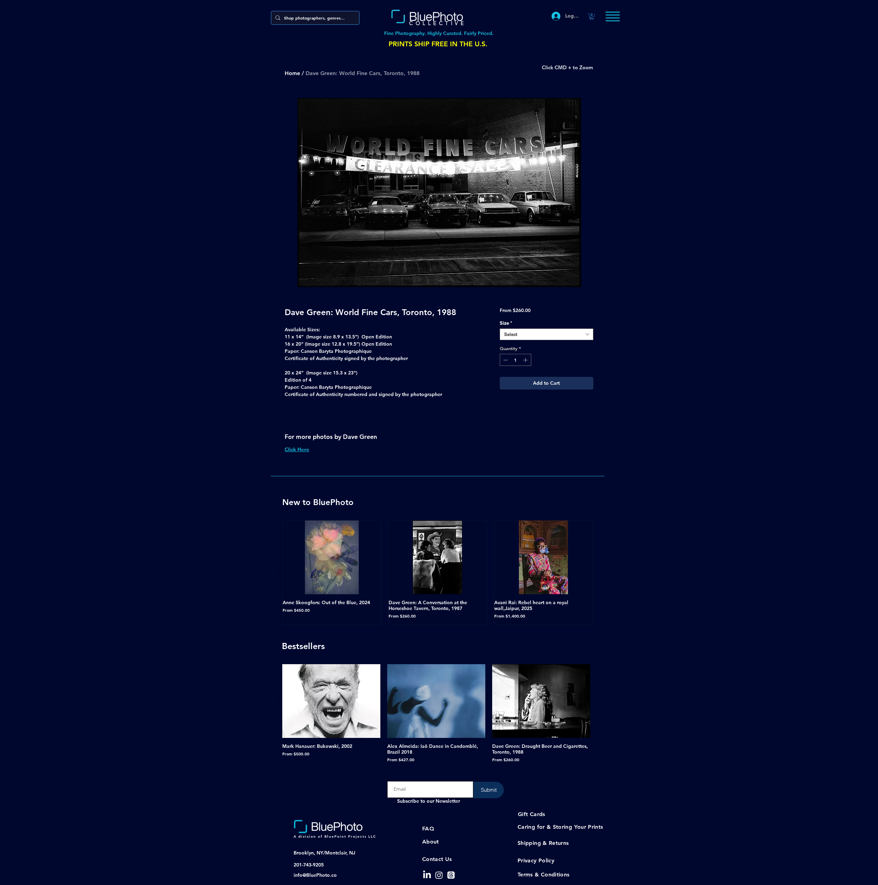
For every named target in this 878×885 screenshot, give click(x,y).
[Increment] (526, 360)
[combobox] (546, 334)
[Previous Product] (272, 573)
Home (292, 73)
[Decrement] (505, 360)
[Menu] (613, 16)
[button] (592, 16)
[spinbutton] (515, 360)
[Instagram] (439, 875)
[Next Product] (603, 573)
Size (506, 323)
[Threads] (451, 875)
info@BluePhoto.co (315, 875)
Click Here (297, 449)
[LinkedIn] (427, 875)
